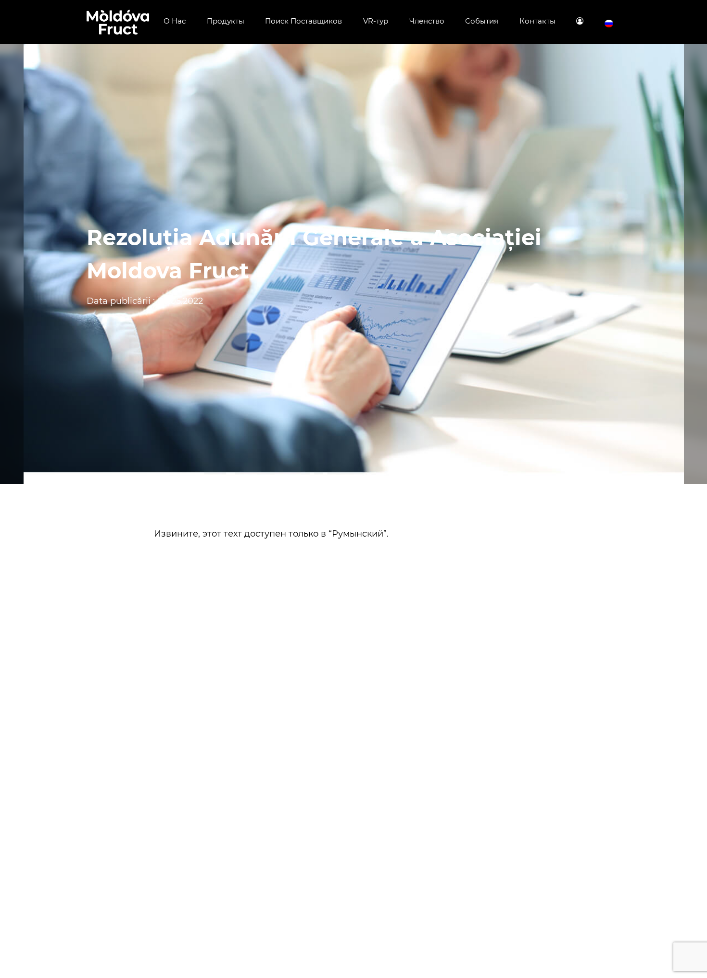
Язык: (609, 24)
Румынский (357, 533)
